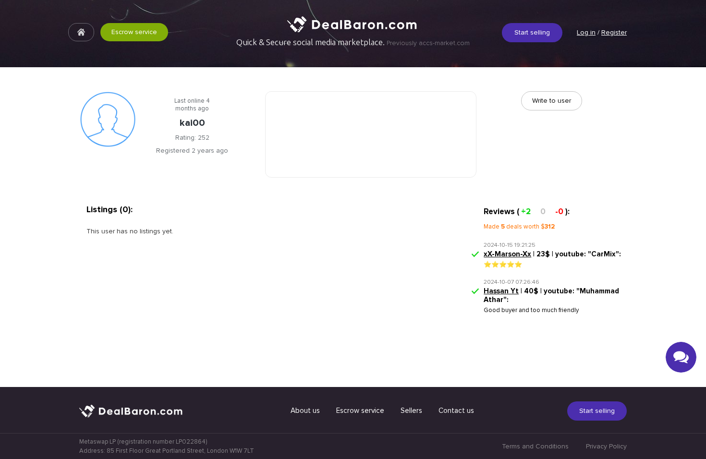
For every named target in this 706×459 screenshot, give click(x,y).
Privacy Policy (606, 446)
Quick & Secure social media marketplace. (353, 42)
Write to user (551, 101)
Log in (586, 32)
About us (305, 410)
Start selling (532, 32)
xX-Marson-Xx (507, 254)
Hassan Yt (501, 291)
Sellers (411, 410)
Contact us (456, 410)
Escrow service (134, 32)
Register (614, 32)
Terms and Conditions (535, 446)
